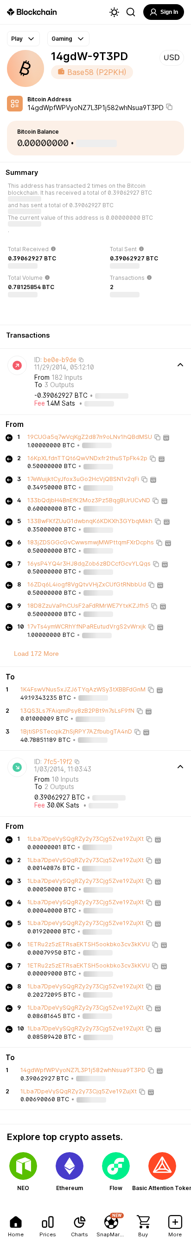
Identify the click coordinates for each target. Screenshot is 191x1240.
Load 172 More (36, 653)
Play (17, 38)
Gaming (61, 38)
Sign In (169, 12)
